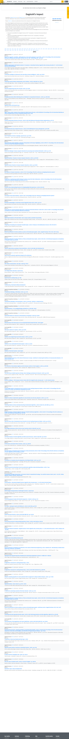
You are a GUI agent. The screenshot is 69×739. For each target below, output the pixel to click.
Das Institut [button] (9, 1)
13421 (13, 222)
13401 (13, 252)
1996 (20, 50)
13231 (13, 488)
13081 (13, 636)
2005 (56, 48)
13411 (13, 245)
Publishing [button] (20, 1)
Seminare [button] (15, 1)
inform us (10, 20)
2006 (54, 48)
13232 (13, 503)
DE (67, 1)
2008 (49, 48)
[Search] (62, 2)
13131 (13, 574)
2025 (8, 48)
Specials (36, 50)
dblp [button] (24, 1)
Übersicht (7, 738)
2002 (5, 50)
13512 (13, 54)
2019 (22, 48)
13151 (13, 560)
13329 (13, 320)
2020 (20, 48)
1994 (24, 50)
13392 (13, 261)
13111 (13, 611)
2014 (34, 48)
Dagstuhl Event (22, 17)
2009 (46, 48)
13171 (13, 553)
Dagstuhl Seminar (13, 17)
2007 (51, 48)
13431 (13, 215)
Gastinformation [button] (30, 1)
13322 (13, 355)
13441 (13, 200)
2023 (13, 48)
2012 (39, 48)
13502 (13, 72)
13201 (13, 526)
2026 (5, 48)
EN (65, 1)
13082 (13, 652)
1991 (31, 50)
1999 (13, 50)
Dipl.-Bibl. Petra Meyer (57, 18)
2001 (8, 50)
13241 (13, 479)
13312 (13, 370)
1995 (22, 50)
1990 (34, 50)
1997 (17, 50)
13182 (13, 545)
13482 (13, 133)
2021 (17, 48)
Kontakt (36, 1)
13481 (13, 102)
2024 (10, 48)
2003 (61, 48)
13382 (13, 268)
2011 (41, 48)
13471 (13, 140)
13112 (13, 618)
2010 (44, 48)
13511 (13, 62)
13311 (13, 363)
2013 (37, 48)
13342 (19, 289)
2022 (15, 48)
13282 (10, 377)
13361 (13, 275)
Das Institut (5, 3)
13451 (13, 148)
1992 (29, 50)
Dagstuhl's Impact (12, 3)
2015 (32, 48)
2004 (59, 48)
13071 (13, 666)
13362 (13, 282)
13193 (13, 535)
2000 (10, 50)
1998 (15, 50)
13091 (13, 627)
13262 (10, 471)
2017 (27, 48)
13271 (13, 386)
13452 (13, 155)
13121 (13, 595)
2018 (25, 48)
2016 (29, 48)
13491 (13, 94)
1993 (27, 50)
